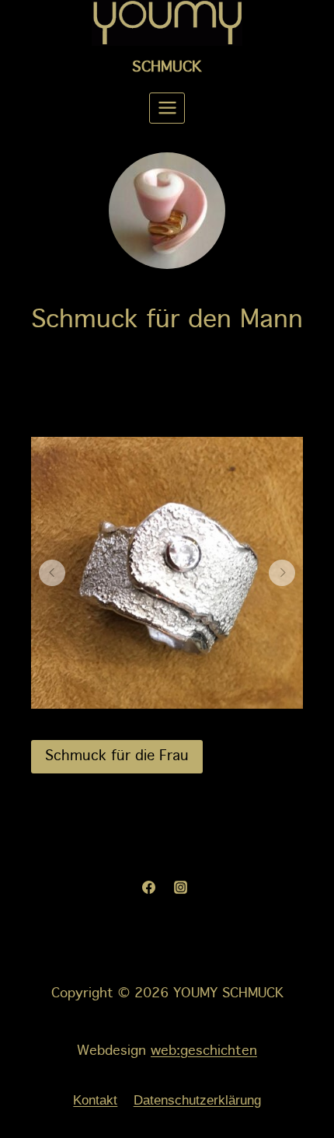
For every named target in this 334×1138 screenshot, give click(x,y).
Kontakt (95, 1100)
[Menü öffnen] (167, 108)
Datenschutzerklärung (197, 1100)
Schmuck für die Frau (117, 756)
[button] (52, 573)
